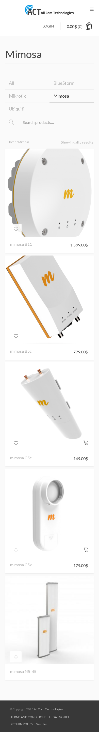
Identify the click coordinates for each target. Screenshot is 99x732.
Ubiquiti (16, 108)
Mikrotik (17, 96)
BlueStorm (63, 83)
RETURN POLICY (22, 724)
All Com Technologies (48, 709)
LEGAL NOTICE (59, 717)
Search (15, 122)
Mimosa (61, 96)
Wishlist (41, 724)
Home (12, 142)
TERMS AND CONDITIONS (28, 717)
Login (48, 26)
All (11, 83)
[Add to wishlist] (16, 229)
